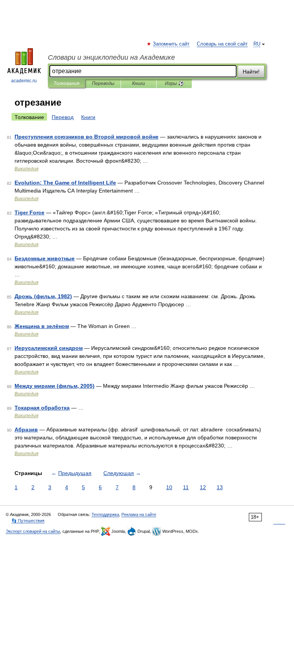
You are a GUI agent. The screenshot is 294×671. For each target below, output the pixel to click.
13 (220, 487)
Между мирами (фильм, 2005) (55, 386)
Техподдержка (105, 514)
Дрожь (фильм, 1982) (43, 296)
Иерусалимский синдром (49, 348)
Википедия (26, 168)
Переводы (103, 83)
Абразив (26, 429)
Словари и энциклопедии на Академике (111, 57)
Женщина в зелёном (42, 326)
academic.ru (24, 80)
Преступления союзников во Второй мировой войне (86, 137)
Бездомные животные (45, 258)
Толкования (66, 83)
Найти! (251, 72)
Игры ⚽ (174, 83)
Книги (138, 83)
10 (169, 487)
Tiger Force (29, 212)
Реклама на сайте (138, 514)
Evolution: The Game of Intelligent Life (65, 183)
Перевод (63, 117)
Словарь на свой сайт (222, 44)
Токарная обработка (42, 408)
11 (186, 487)
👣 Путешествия (27, 520)
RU (256, 44)
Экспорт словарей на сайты (33, 531)
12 (203, 487)
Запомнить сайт (171, 44)
